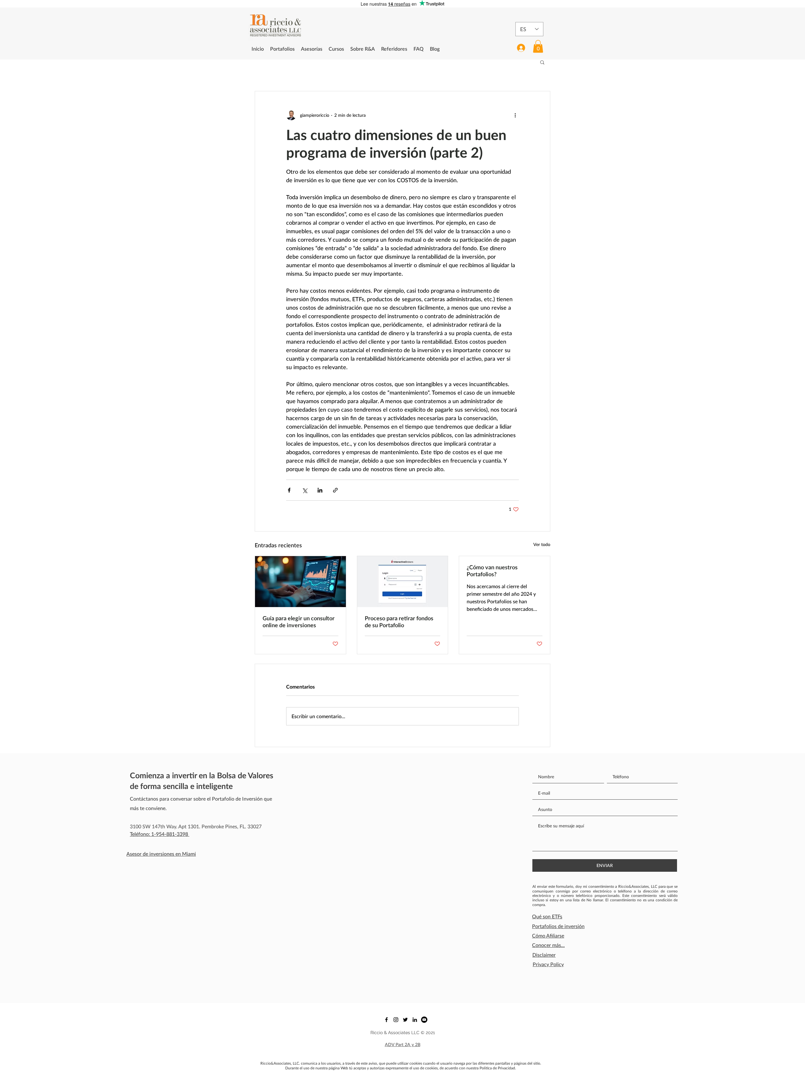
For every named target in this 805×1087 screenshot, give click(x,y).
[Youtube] (424, 1020)
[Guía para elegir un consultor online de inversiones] (300, 581)
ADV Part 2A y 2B (402, 1044)
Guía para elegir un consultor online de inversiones (299, 621)
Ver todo (541, 544)
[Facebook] (386, 1020)
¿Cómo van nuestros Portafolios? (492, 570)
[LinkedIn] (415, 1020)
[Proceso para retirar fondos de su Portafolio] (402, 581)
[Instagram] (396, 1020)
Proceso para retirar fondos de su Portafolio (399, 621)
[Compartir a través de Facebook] (289, 490)
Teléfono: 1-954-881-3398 (159, 834)
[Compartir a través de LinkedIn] (320, 490)
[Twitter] (405, 1020)
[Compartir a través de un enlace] (335, 490)
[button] (538, 46)
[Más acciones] (515, 115)
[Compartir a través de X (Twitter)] (305, 490)
